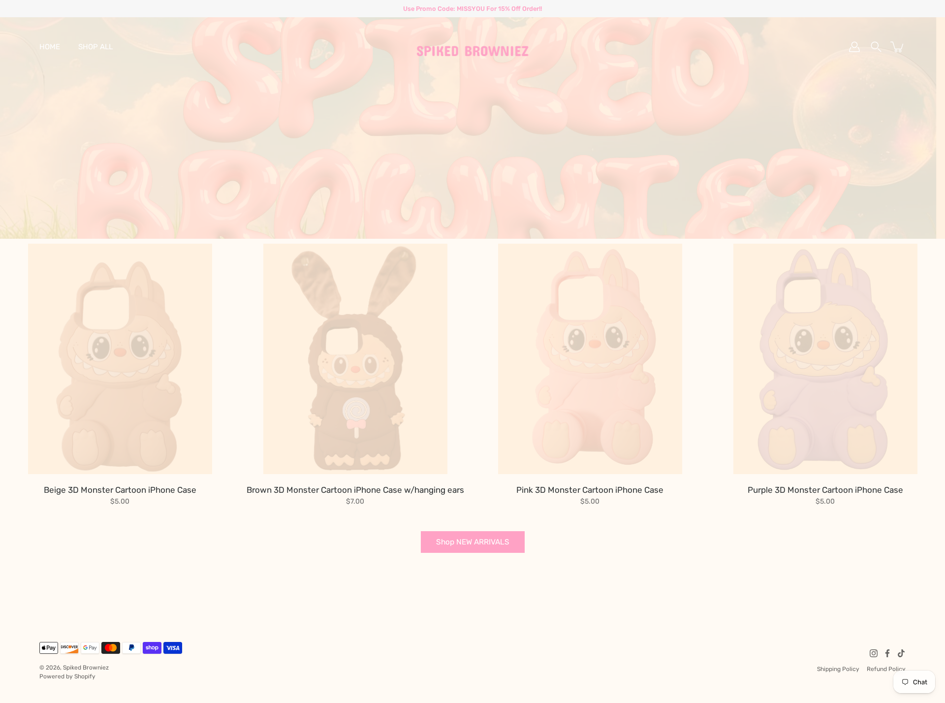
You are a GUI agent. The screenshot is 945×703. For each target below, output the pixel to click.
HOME (49, 46)
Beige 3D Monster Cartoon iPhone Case (120, 490)
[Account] (854, 47)
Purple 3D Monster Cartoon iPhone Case (825, 490)
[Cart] (898, 47)
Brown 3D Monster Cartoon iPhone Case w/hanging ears (355, 490)
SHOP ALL (95, 46)
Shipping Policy (838, 669)
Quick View (119, 358)
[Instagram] (873, 653)
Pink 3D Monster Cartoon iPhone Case (589, 490)
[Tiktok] (901, 653)
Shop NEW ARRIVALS (472, 542)
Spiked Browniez (86, 667)
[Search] (876, 47)
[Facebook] (887, 653)
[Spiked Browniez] (473, 46)
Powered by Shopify (67, 676)
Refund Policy (886, 669)
